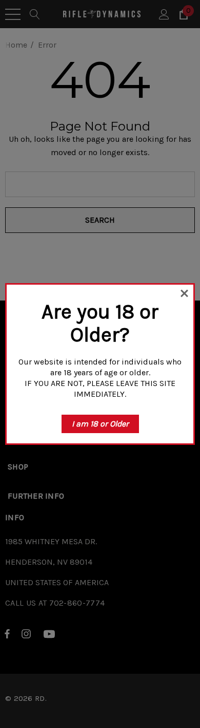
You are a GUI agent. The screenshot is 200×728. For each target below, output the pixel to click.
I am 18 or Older (100, 424)
